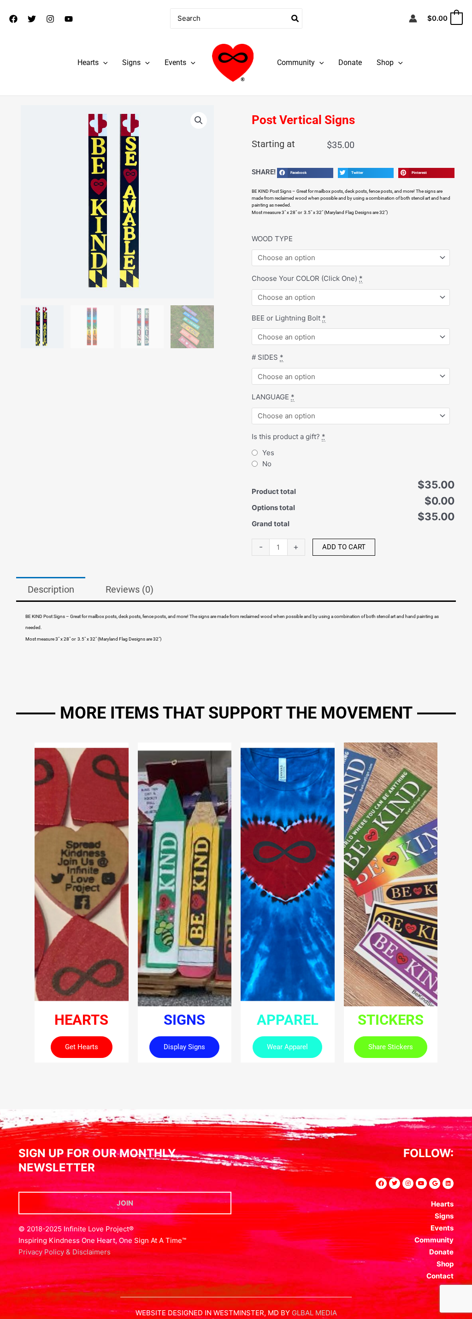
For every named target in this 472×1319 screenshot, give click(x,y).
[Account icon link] (413, 18)
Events (175, 62)
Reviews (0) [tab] (129, 589)
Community (296, 62)
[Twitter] (32, 19)
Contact (440, 1275)
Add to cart (344, 547)
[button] (103, 62)
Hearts (88, 62)
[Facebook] (13, 19)
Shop (385, 62)
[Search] (295, 19)
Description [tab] (51, 589)
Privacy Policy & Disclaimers (64, 1252)
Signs (131, 62)
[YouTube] (69, 19)
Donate (350, 62)
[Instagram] (50, 19)
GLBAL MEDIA (314, 1312)
